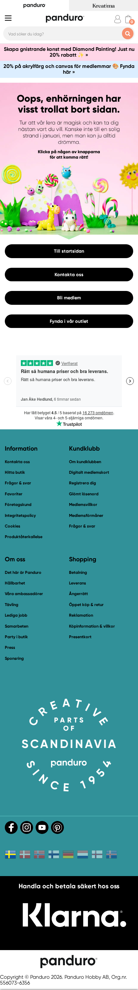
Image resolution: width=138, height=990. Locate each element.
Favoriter (13, 493)
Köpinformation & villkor (92, 626)
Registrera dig (82, 483)
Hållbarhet (15, 583)
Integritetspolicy (20, 515)
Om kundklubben (85, 461)
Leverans (77, 583)
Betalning (78, 572)
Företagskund (18, 504)
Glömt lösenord (84, 493)
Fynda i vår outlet (69, 321)
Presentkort (80, 636)
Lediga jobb (16, 615)
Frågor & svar (18, 483)
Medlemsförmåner (86, 515)
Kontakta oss (69, 274)
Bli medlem (69, 298)
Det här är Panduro (23, 572)
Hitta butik (15, 472)
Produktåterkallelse (23, 536)
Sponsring (14, 658)
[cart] (128, 19)
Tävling (11, 604)
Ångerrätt (78, 593)
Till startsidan (69, 251)
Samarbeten (16, 626)
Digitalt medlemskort (89, 472)
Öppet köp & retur (86, 604)
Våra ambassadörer (24, 593)
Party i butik (16, 636)
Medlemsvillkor (83, 504)
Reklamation (81, 615)
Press (10, 647)
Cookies (12, 526)
